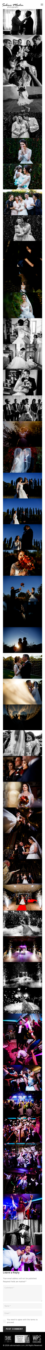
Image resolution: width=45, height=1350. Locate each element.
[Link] (13, 5)
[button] (42, 4)
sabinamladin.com (17, 1345)
